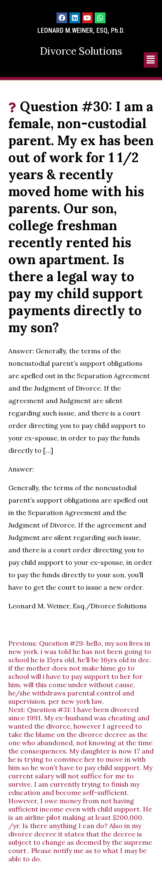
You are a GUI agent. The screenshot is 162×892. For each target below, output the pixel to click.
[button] (151, 60)
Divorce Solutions (81, 51)
